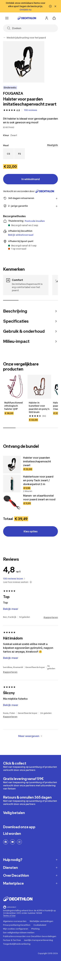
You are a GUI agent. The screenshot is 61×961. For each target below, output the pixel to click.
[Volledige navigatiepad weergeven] (4, 37)
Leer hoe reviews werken (15, 582)
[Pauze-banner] (50, 6)
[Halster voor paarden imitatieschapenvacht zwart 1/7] (23, 62)
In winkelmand (30, 179)
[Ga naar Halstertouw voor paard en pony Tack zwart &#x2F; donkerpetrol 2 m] (12, 483)
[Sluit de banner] (55, 6)
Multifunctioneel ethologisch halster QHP (13, 405)
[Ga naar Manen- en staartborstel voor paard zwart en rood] (12, 502)
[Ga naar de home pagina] (26, 18)
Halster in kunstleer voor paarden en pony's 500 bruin (39, 407)
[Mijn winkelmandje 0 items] (54, 18)
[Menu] (7, 18)
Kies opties (31, 531)
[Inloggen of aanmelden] (46, 18)
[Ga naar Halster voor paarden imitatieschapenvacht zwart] (12, 464)
